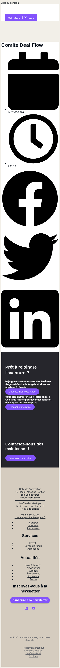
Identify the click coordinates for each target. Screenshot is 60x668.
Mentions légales (33, 650)
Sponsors (33, 525)
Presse (33, 579)
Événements (33, 573)
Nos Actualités (33, 565)
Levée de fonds (33, 545)
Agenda (33, 570)
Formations (33, 576)
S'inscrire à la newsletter (30, 600)
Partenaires (33, 528)
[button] (30, 199)
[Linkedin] (26, 609)
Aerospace (33, 548)
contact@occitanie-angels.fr (30, 517)
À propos (33, 522)
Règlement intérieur (33, 647)
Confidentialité (33, 653)
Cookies (33, 656)
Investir (33, 543)
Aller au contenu (10, 2)
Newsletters (33, 567)
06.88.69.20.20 (30, 514)
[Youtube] (33, 609)
